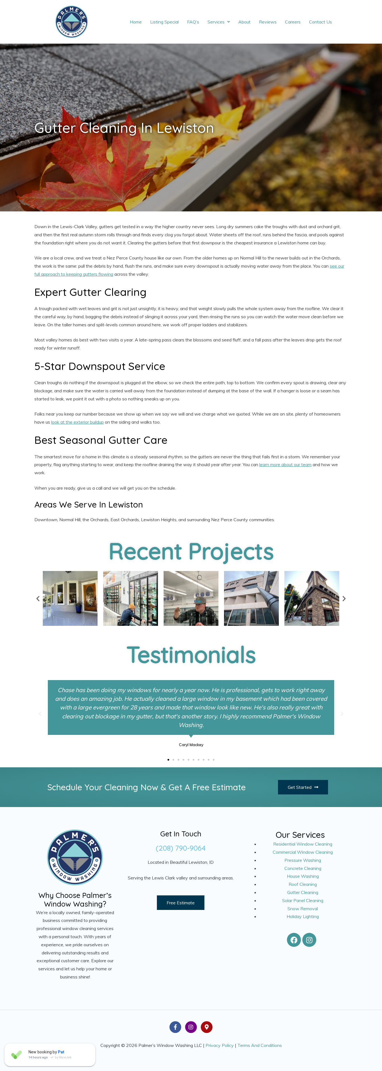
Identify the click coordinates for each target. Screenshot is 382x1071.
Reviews (268, 22)
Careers (293, 22)
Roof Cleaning (303, 884)
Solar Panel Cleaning (302, 900)
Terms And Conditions (259, 1045)
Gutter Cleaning (302, 892)
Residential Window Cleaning (302, 844)
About (244, 22)
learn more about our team (285, 464)
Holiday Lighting (303, 916)
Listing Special (164, 22)
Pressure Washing (302, 860)
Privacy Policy (220, 1045)
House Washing (303, 876)
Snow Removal (302, 908)
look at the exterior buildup (77, 422)
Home (136, 22)
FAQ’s (193, 22)
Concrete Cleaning (302, 868)
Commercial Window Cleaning (303, 852)
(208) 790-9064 (181, 848)
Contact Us (320, 22)
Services (216, 22)
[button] (218, 21)
